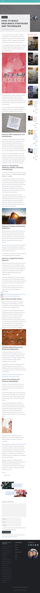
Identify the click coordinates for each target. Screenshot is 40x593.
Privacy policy (24, 590)
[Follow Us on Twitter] (31, 545)
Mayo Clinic (7, 475)
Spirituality (17, 549)
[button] (38, 1)
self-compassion (17, 141)
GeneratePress (25, 587)
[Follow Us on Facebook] (29, 545)
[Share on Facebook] (2, 293)
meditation (12, 355)
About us (15, 590)
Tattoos (16, 547)
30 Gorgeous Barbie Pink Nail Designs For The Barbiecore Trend (10, 493)
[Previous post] (2, 485)
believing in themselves (8, 245)
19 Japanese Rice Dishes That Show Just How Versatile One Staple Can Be (35, 104)
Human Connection (18, 552)
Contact (19, 590)
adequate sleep (5, 186)
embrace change (19, 231)
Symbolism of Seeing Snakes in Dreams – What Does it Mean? (17, 485)
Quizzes (16, 556)
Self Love (16, 545)
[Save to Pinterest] (2, 298)
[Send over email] (2, 300)
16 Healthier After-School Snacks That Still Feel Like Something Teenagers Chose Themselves (35, 135)
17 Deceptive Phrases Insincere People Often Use (32, 57)
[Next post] (26, 493)
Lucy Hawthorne (6, 29)
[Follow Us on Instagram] (33, 545)
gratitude (4, 200)
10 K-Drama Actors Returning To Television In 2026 (32, 90)
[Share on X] (2, 295)
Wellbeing (4, 17)
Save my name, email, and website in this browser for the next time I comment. (14, 528)
